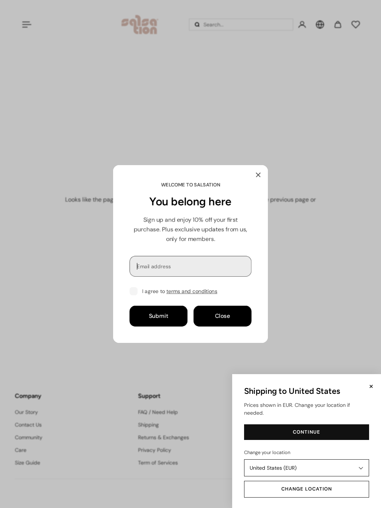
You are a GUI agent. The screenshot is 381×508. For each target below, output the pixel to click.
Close (222, 316)
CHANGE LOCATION (306, 489)
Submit (158, 316)
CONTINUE (306, 432)
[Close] (258, 174)
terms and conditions (191, 291)
